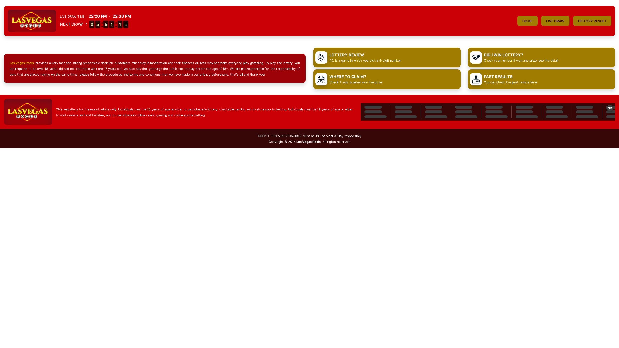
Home (527, 21)
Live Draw (555, 21)
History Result (592, 21)
